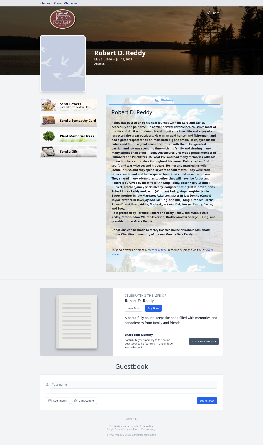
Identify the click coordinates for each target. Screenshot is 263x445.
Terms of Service (141, 429)
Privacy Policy (121, 429)
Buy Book (153, 308)
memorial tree (157, 250)
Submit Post (207, 400)
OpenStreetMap (135, 434)
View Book (134, 308)
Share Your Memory (204, 341)
